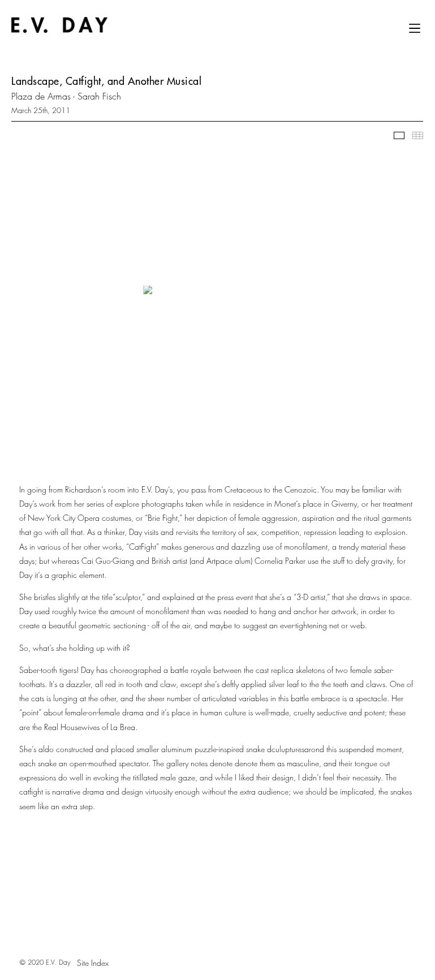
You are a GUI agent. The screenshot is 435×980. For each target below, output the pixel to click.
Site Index (93, 962)
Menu (414, 32)
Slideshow (399, 135)
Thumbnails (417, 135)
